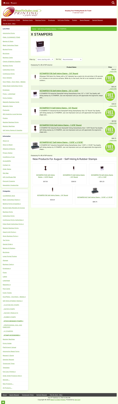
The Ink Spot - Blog (9, 23)
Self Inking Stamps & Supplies (12, 130)
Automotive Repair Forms (11, 351)
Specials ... (6, 380)
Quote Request (84, 20)
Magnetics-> (7, 284)
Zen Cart (77, 400)
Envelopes (51, 20)
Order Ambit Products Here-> (12, 376)
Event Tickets (7, 293)
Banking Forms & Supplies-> (12, 204)
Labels (5, 276)
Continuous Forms (9, 74)
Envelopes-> (7, 268)
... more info (113, 71)
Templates (6, 367)
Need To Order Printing (57, 400)
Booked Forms (7, 49)
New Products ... (8, 384)
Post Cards (6, 289)
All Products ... (7, 388)
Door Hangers (7, 78)
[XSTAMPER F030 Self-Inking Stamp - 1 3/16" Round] (35, 128)
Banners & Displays (9, 248)
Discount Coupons (9, 181)
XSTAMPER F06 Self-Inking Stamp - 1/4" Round (59, 73)
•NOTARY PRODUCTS (10, 313)
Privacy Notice (7, 153)
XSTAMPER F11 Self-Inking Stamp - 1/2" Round (58, 108)
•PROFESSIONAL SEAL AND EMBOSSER (12, 326)
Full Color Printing (63, 20)
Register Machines (9, 126)
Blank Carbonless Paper (10, 45)
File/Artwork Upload (9, 347)
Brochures (6, 53)
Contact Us (6, 165)
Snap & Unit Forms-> (9, 232)
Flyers (5, 272)
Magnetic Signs (8, 106)
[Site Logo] (21, 11)
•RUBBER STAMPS (9, 317)
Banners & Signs (8, 41)
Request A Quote (8, 355)
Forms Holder (7, 343)
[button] (113, 3)
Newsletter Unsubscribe (10, 185)
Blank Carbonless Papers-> (11, 200)
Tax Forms (6, 240)
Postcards (6, 110)
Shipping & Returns (9, 149)
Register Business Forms (11, 122)
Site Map (6, 173)
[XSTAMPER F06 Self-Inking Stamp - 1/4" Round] (35, 77)
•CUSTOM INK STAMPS (11, 305)
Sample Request (97, 20)
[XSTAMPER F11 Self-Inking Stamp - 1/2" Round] (35, 111)
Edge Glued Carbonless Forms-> (13, 224)
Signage (5, 260)
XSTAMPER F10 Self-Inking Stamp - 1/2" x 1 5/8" (59, 91)
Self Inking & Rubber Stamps (47, 29)
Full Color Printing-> (9, 372)
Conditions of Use (9, 157)
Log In (14, 3)
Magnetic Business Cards (11, 102)
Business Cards (28, 20)
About (5, 395)
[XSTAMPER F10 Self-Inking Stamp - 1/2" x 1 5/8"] (35, 94)
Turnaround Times (9, 363)
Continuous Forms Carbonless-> (13, 220)
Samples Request (8, 359)
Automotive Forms (9, 33)
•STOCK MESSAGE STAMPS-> (13, 321)
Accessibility (7, 161)
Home (7, 3)
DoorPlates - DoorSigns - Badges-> (14, 297)
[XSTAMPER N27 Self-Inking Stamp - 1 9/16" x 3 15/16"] (35, 145)
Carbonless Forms (9, 70)
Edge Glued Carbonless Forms (13, 86)
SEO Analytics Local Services (12, 114)
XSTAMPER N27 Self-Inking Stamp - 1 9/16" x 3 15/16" (61, 142)
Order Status (7, 169)
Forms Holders (7, 98)
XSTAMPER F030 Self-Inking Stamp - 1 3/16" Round (61, 125)
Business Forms (40, 20)
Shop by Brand (7, 145)
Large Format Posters (10, 256)
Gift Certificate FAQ (9, 177)
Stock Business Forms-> (10, 236)
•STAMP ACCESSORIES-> (11, 335)
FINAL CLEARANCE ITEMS (11, 20)
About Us (6, 141)
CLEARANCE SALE (9, 196)
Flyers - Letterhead (9, 94)
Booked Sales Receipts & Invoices (14, 208)
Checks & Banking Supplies (11, 61)
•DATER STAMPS (9, 309)
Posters (74, 20)
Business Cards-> (8, 264)
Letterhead (6, 280)
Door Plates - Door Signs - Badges (14, 82)
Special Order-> (8, 244)
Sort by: (58, 59)
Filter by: (32, 59)
